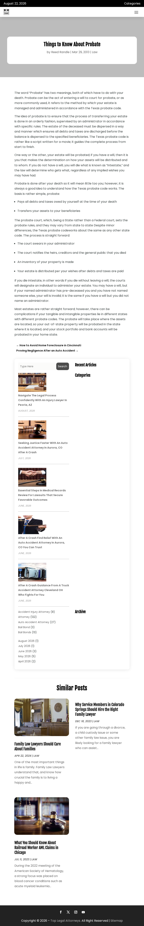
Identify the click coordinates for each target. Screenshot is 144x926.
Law (95, 52)
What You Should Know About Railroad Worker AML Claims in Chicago (36, 847)
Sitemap (116, 920)
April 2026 (24, 661)
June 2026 (25, 651)
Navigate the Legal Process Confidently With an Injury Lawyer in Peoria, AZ (42, 400)
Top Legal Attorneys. (65, 920)
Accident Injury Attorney (34, 612)
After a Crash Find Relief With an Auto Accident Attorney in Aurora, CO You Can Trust (41, 542)
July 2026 (24, 646)
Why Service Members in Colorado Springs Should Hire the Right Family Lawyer (99, 709)
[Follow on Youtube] (83, 912)
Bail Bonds (24, 632)
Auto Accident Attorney (33, 622)
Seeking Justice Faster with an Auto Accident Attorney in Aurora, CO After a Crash (43, 447)
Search (62, 366)
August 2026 (26, 641)
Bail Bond (24, 627)
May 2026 (24, 656)
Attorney (24, 617)
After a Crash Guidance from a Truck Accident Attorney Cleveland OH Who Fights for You (43, 590)
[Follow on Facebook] (61, 912)
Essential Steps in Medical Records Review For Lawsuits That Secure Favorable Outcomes (42, 495)
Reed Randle (60, 52)
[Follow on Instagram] (76, 912)
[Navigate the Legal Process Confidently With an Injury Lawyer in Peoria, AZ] (32, 383)
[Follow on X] (68, 912)
